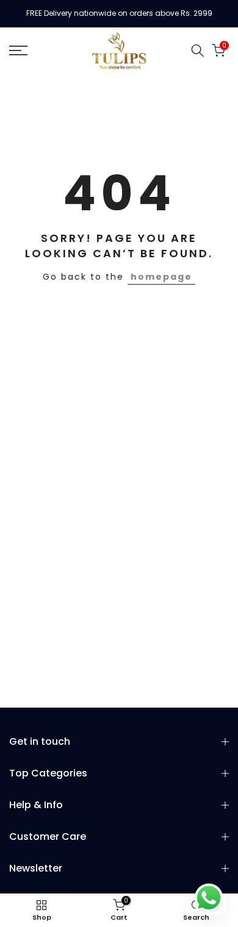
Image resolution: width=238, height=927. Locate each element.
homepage (161, 277)
